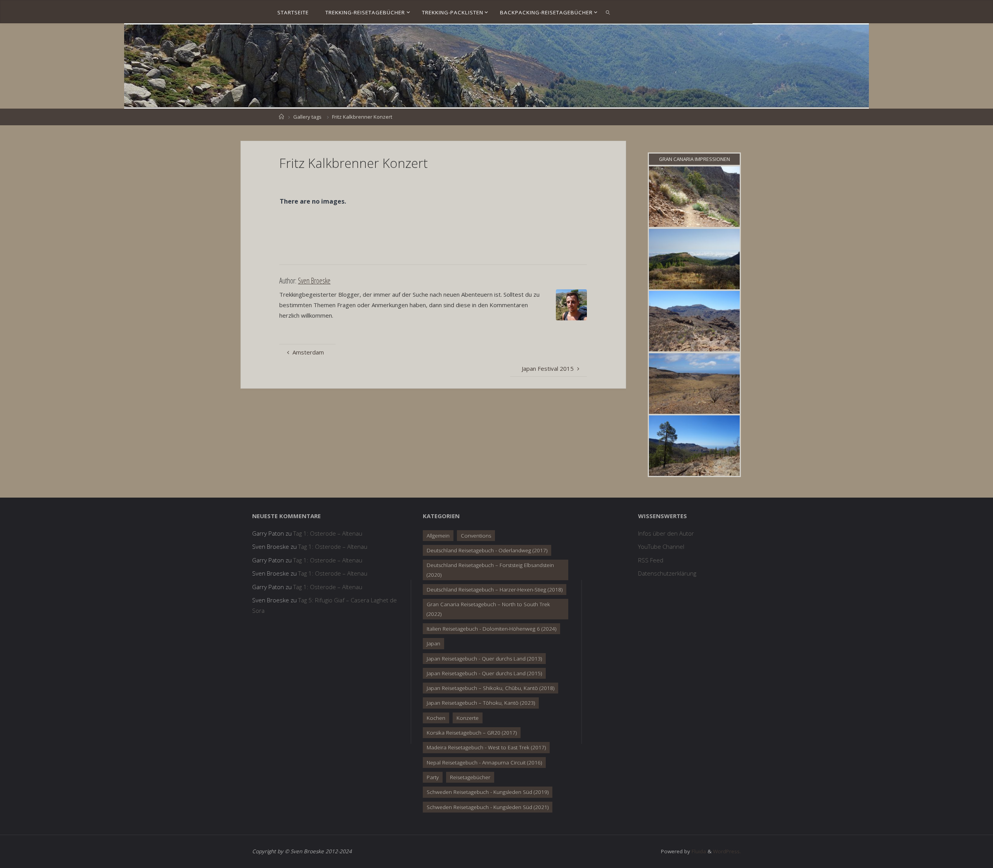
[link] (608, 12)
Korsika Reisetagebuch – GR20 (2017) (472, 732)
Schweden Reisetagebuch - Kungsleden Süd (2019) (487, 791)
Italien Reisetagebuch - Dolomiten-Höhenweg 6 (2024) (491, 628)
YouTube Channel (661, 546)
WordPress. (727, 851)
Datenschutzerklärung (667, 573)
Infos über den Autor (666, 533)
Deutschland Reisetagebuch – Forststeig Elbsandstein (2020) (490, 570)
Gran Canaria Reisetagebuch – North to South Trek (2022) (488, 609)
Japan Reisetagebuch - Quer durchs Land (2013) (484, 658)
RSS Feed (650, 560)
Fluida (698, 851)
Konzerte (468, 717)
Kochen (436, 717)
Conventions (476, 535)
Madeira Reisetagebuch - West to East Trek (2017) (486, 747)
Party (433, 777)
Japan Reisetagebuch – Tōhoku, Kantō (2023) (481, 702)
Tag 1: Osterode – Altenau (327, 533)
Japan (433, 643)
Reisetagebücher (470, 777)
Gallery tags (307, 116)
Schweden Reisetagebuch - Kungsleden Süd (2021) (487, 807)
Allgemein (438, 535)
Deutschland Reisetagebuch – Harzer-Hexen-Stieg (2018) (494, 589)
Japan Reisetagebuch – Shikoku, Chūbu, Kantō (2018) (490, 688)
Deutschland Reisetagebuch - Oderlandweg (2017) (487, 550)
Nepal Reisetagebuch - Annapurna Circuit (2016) (484, 762)
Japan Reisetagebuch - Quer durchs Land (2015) (484, 673)
